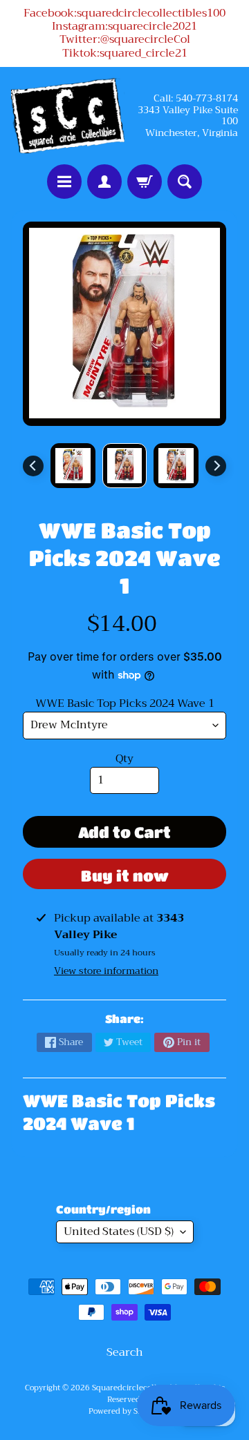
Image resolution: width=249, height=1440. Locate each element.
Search (125, 1352)
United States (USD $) (119, 1231)
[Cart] (144, 181)
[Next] (215, 466)
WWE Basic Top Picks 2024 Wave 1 (124, 703)
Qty (124, 758)
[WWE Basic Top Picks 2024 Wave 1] (72, 465)
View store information (106, 970)
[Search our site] (184, 181)
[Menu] (64, 181)
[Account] (104, 181)
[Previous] (33, 466)
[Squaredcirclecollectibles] (67, 115)
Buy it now (125, 875)
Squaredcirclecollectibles (138, 1387)
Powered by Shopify (124, 1411)
